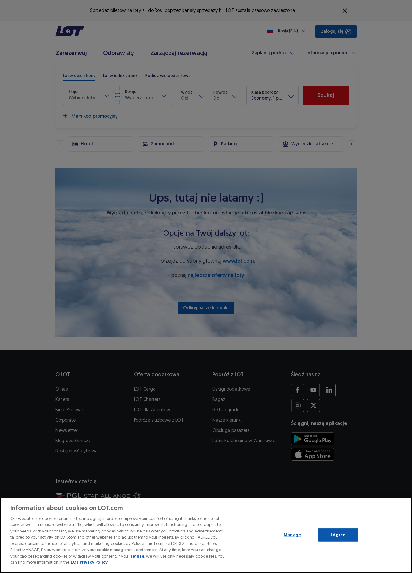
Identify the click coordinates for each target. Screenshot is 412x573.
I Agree (338, 534)
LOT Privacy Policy (89, 562)
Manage (292, 534)
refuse (137, 556)
